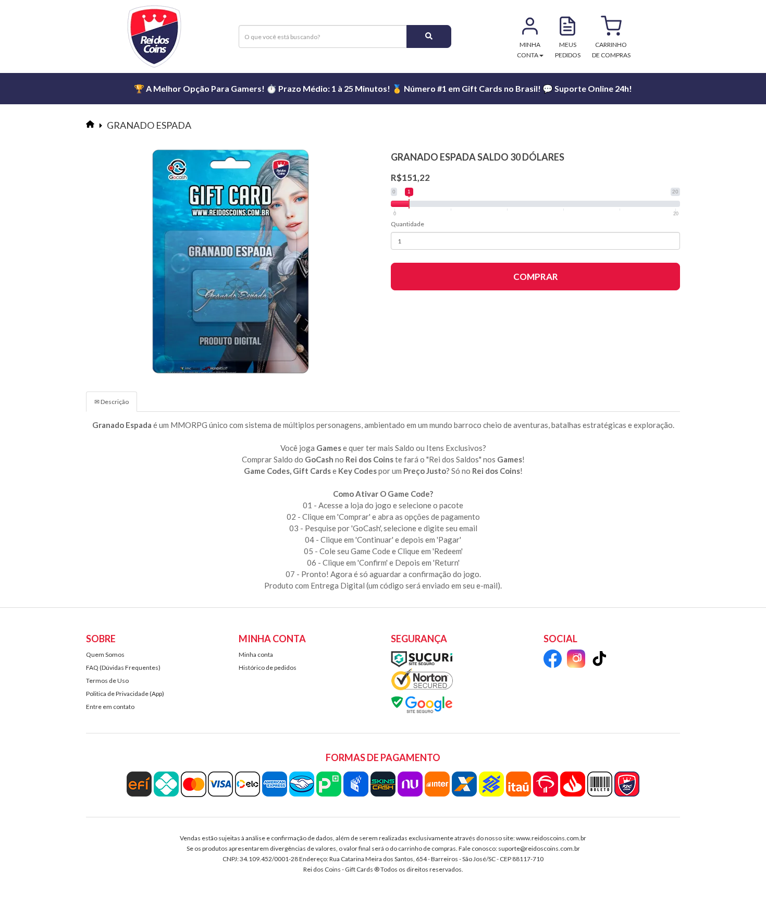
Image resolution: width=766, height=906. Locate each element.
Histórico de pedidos (267, 667)
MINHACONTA (529, 50)
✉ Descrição (111, 402)
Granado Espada (149, 125)
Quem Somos (105, 654)
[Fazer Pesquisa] (428, 36)
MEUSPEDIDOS (567, 50)
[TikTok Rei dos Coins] (599, 660)
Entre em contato (110, 707)
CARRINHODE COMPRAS (611, 50)
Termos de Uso (107, 680)
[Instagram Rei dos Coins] (576, 660)
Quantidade (407, 224)
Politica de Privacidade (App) (125, 693)
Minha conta (256, 654)
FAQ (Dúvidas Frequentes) (123, 667)
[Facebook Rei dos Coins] (552, 660)
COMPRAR (535, 276)
